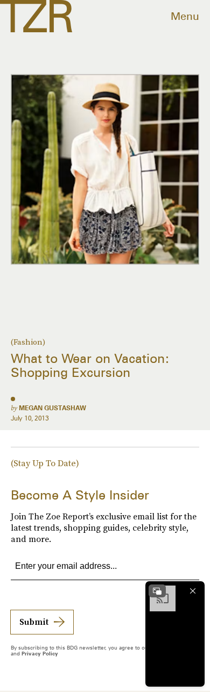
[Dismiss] (192, 590)
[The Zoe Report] (36, 16)
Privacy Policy (40, 653)
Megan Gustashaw (52, 408)
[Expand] (157, 590)
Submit (33, 621)
